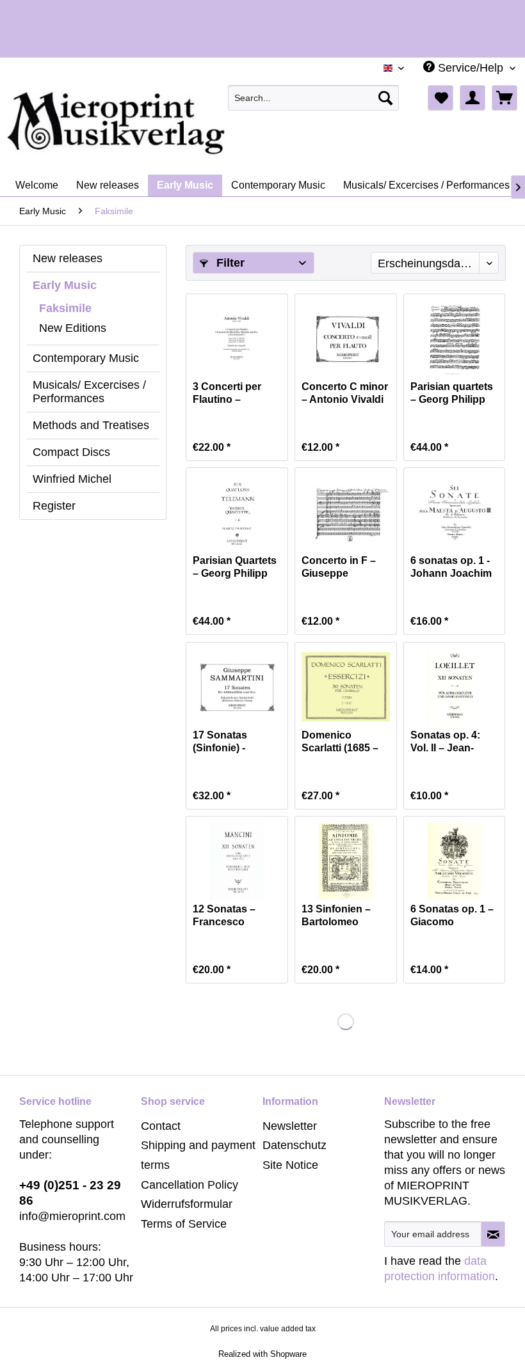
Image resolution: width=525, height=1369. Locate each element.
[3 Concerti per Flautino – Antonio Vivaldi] (237, 339)
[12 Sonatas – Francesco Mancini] (237, 861)
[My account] (472, 98)
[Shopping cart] (504, 98)
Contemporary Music (86, 358)
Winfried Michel (72, 479)
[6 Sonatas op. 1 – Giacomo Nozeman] (454, 861)
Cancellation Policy (189, 1184)
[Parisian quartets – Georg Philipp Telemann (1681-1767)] (454, 339)
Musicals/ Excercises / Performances (89, 392)
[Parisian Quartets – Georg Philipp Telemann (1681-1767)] (237, 512)
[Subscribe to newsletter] (493, 1234)
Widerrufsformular (186, 1204)
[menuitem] (313, 98)
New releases (67, 258)
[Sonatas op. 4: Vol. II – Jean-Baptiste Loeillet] (454, 687)
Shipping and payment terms (198, 1155)
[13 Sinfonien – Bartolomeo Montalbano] (346, 861)
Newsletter (289, 1126)
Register (54, 505)
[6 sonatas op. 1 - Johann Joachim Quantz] (454, 512)
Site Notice (290, 1165)
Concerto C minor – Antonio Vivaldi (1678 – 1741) (345, 393)
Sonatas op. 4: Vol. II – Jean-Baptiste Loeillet (449, 742)
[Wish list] (440, 98)
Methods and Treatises (91, 425)
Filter (229, 262)
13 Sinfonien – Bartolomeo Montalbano (336, 916)
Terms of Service (184, 1223)
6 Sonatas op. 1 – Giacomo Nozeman (452, 916)
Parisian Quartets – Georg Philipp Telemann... (235, 567)
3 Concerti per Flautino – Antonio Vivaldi (230, 393)
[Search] (385, 98)
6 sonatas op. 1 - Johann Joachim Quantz (451, 567)
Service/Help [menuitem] (470, 67)
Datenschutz (294, 1145)
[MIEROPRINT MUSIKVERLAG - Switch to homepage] (166, 123)
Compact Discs (71, 452)
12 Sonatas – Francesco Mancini (224, 916)
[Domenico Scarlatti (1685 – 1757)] (346, 687)
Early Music (65, 285)
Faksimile (65, 308)
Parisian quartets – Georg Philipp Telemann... (451, 393)
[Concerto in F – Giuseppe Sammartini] (346, 512)
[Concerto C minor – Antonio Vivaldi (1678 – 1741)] (346, 339)
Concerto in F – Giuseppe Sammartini (339, 567)
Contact (161, 1126)
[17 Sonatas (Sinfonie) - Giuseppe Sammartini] (237, 687)
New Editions (72, 328)
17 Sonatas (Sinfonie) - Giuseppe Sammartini (220, 742)
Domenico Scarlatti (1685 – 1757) (340, 742)
